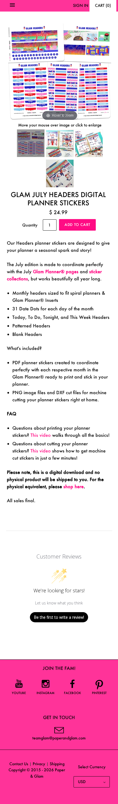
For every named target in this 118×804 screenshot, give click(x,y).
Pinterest (99, 693)
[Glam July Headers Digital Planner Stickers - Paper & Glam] (30, 143)
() (103, 5)
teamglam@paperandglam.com (59, 738)
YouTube (19, 693)
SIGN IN (80, 5)
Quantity (30, 225)
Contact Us (18, 763)
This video (40, 435)
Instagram (45, 693)
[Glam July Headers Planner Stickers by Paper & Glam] (89, 143)
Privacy (39, 763)
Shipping (57, 763)
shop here (73, 486)
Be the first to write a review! (59, 617)
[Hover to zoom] (59, 70)
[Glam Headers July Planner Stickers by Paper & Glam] (60, 143)
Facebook (72, 693)
